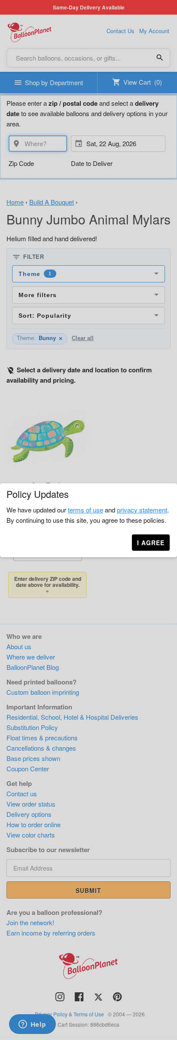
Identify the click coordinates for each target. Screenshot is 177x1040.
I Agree (151, 542)
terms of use (85, 509)
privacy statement (142, 509)
